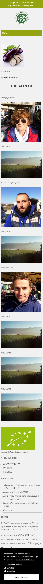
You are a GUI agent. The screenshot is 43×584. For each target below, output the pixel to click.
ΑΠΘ (2, 530)
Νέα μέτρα (7, 510)
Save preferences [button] (21, 577)
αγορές (14, 539)
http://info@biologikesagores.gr (21, 5)
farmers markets (20, 523)
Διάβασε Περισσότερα (25, 560)
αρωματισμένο (11, 543)
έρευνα (3, 539)
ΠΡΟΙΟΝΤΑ (7, 472)
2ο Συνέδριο (6, 523)
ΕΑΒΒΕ (7, 530)
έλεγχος (34, 535)
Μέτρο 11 (25, 530)
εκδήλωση (30, 543)
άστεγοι (16, 535)
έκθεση (24, 534)
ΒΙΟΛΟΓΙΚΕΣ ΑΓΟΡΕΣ (11, 464)
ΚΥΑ (17, 530)
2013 (13, 523)
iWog (26, 523)
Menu (4, 33)
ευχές (38, 543)
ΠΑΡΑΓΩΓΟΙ (7, 468)
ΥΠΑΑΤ (12, 535)
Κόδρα (20, 530)
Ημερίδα (12, 530)
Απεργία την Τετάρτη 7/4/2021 (16, 492)
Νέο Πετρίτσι (33, 530)
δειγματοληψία (20, 543)
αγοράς (8, 539)
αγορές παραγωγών (27, 539)
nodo (30, 523)
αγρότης (3, 543)
